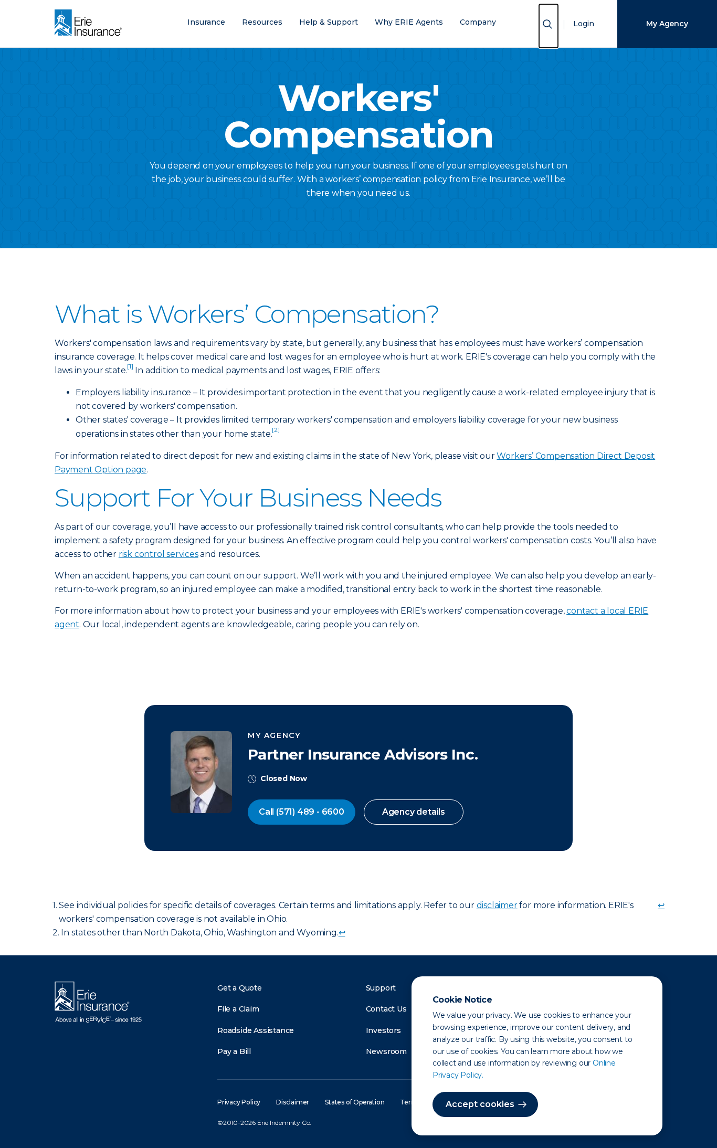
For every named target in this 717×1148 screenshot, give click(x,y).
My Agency (667, 23)
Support (381, 988)
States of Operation (354, 1102)
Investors (383, 1030)
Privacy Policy (238, 1102)
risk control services (158, 554)
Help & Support (328, 22)
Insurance (206, 22)
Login (583, 23)
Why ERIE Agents (409, 22)
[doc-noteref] (130, 370)
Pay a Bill (234, 1051)
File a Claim (238, 1009)
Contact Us (386, 1009)
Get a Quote (239, 988)
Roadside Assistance (255, 1030)
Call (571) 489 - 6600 (301, 812)
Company (478, 22)
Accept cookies (480, 1104)
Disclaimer (292, 1102)
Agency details (413, 812)
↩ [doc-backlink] (661, 905)
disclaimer (497, 905)
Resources (262, 22)
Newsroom (386, 1051)
